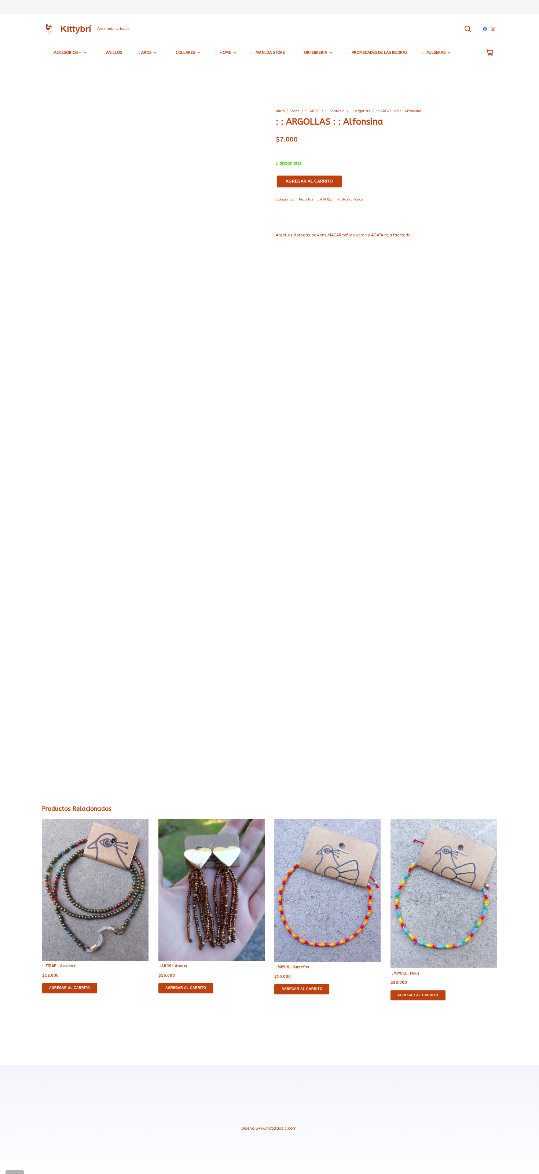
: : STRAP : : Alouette (59, 966)
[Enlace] (48, 28)
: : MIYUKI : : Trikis (404, 973)
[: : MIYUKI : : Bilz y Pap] (327, 890)
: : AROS (312, 111)
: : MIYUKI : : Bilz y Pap (291, 967)
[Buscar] (468, 28)
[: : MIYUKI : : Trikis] (443, 893)
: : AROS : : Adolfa (172, 966)
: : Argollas (360, 111)
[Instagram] (493, 29)
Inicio (280, 111)
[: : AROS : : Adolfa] (211, 890)
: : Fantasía (335, 111)
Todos (294, 111)
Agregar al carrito (309, 181)
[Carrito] (489, 53)
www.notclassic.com (277, 1128)
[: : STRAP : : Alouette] (95, 890)
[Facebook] (485, 29)
